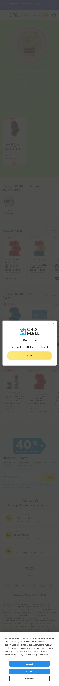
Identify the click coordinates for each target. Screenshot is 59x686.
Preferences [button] (43, 655)
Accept (29, 664)
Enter (29, 355)
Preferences (29, 679)
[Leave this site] (53, 324)
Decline (29, 671)
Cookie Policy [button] (25, 651)
